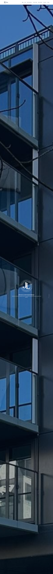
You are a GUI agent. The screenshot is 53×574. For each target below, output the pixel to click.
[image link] (6, 2)
